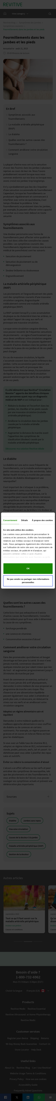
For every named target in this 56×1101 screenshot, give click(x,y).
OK (28, 568)
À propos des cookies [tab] (42, 520)
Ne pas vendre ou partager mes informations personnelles (28, 580)
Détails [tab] (24, 520)
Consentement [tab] (10, 520)
